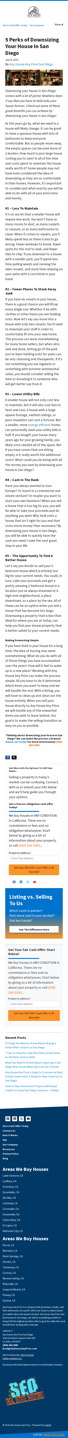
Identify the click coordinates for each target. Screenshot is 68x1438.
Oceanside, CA (11, 1214)
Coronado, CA (11, 1209)
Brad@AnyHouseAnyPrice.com (20, 1348)
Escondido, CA (11, 1192)
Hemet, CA (9, 1262)
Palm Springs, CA (13, 1256)
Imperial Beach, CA (14, 1289)
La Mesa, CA (9, 1181)
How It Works (10, 1135)
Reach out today (16, 742)
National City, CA (13, 1231)
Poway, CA (9, 1295)
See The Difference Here (34, 930)
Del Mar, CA (9, 1198)
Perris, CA (8, 1245)
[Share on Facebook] (7, 757)
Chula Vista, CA (11, 1220)
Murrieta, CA (10, 1251)
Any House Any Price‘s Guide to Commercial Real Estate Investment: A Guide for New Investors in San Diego (34, 1076)
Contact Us (9, 1130)
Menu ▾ (59, 24)
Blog (5, 1158)
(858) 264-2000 (29, 845)
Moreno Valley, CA (13, 1278)
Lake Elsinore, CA (13, 1176)
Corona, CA (9, 1273)
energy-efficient (39, 425)
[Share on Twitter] (14, 757)
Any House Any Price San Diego (31, 64)
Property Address (20, 853)
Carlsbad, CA (10, 1203)
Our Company (37, 25)
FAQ (5, 1140)
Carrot (48, 1425)
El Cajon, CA (10, 1225)
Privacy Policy (10, 1153)
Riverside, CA (10, 1284)
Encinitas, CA (10, 1187)
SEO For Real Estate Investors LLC (18, 1356)
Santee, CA (9, 1301)
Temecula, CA (11, 1267)
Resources (9, 1149)
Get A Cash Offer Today (15, 25)
